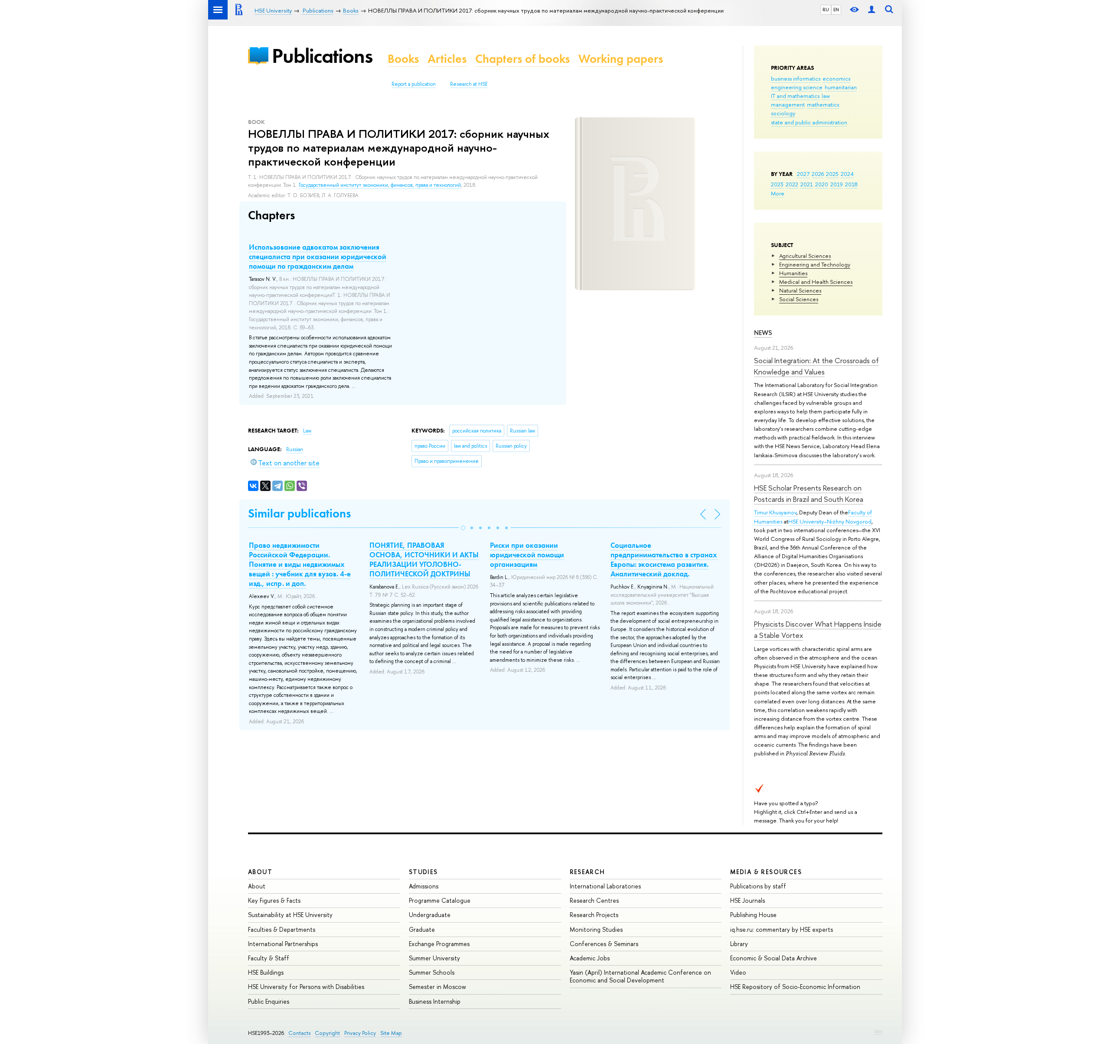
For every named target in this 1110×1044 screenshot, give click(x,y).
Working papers (620, 58)
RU (826, 10)
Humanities (793, 273)
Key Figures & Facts (274, 900)
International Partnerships (283, 944)
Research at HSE (469, 84)
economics (836, 78)
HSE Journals (747, 900)
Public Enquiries (268, 1001)
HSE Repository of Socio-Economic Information (795, 986)
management (788, 104)
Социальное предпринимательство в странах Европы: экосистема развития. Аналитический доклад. (663, 559)
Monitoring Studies (596, 929)
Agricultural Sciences (805, 256)
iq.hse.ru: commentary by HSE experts (781, 929)
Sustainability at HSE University (290, 915)
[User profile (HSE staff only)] (871, 10)
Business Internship (434, 1001)
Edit (878, 1031)
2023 (777, 184)
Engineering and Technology (814, 264)
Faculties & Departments (281, 929)
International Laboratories (605, 886)
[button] (463, 528)
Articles (447, 58)
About (260, 872)
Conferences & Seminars (604, 944)
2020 (821, 184)
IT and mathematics (795, 96)
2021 (806, 184)
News (763, 332)
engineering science (797, 87)
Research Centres (594, 900)
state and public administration (809, 122)
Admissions (423, 886)
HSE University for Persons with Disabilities (306, 986)
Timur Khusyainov (775, 512)
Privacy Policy (360, 1033)
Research (587, 872)
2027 (803, 174)
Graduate (422, 929)
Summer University (434, 958)
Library (739, 944)
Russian (294, 449)
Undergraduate (430, 915)
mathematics (823, 104)
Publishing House (753, 915)
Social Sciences (798, 299)
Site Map (391, 1033)
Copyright (327, 1033)
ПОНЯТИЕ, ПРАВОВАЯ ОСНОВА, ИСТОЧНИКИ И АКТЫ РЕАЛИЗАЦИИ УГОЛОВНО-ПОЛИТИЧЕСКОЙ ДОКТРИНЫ (424, 559)
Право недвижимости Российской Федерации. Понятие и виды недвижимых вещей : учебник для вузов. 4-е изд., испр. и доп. (300, 564)
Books (403, 58)
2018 (851, 184)
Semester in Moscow (437, 986)
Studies (423, 872)
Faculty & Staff (268, 958)
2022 (792, 184)
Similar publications (299, 513)
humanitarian (841, 87)
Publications (322, 55)
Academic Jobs (590, 958)
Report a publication (414, 84)
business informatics (795, 78)
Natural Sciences (800, 290)
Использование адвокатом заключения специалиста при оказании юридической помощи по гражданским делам (317, 256)
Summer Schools (431, 972)
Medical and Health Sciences (815, 282)
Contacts (299, 1033)
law (826, 96)
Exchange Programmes (439, 944)
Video (738, 972)
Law (307, 430)
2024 (847, 174)
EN (836, 10)
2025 (832, 174)
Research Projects (594, 915)
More (777, 193)
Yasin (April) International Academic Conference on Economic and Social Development (640, 976)
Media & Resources (766, 872)
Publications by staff (758, 886)
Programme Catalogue (439, 900)
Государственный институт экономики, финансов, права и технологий (380, 185)
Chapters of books (522, 58)
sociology (783, 113)
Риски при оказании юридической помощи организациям (527, 554)
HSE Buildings (266, 972)
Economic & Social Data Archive (773, 958)
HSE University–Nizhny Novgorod (830, 521)
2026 (818, 174)
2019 (836, 184)
